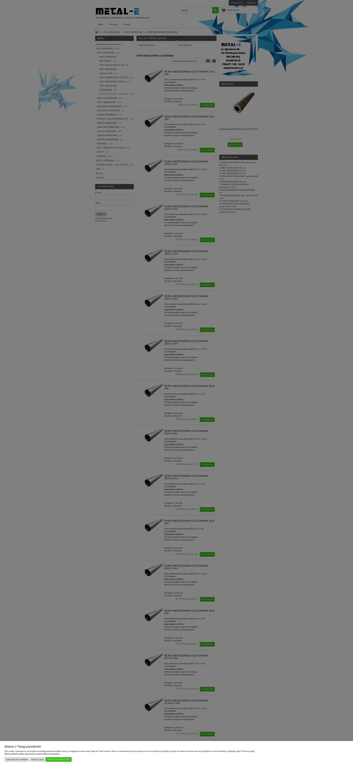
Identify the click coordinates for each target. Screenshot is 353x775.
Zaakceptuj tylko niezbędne (17, 759)
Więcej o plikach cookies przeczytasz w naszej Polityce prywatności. (32, 754)
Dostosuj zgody (37, 759)
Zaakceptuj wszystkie (58, 759)
